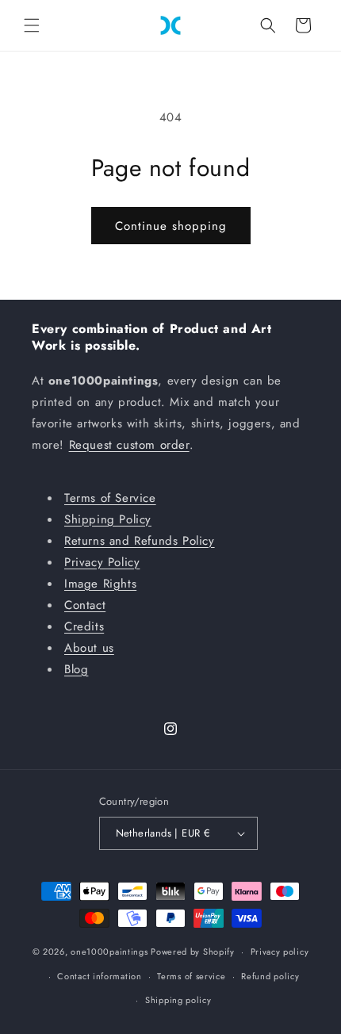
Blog (76, 669)
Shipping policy (178, 1000)
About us (89, 648)
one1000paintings (109, 951)
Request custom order (129, 445)
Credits (84, 626)
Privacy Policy (102, 562)
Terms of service (191, 976)
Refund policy (270, 976)
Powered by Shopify (193, 951)
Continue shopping (171, 226)
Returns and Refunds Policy (139, 541)
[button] (31, 25)
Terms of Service (110, 498)
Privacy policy (280, 951)
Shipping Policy (107, 519)
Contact (84, 605)
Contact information (99, 976)
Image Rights (100, 583)
